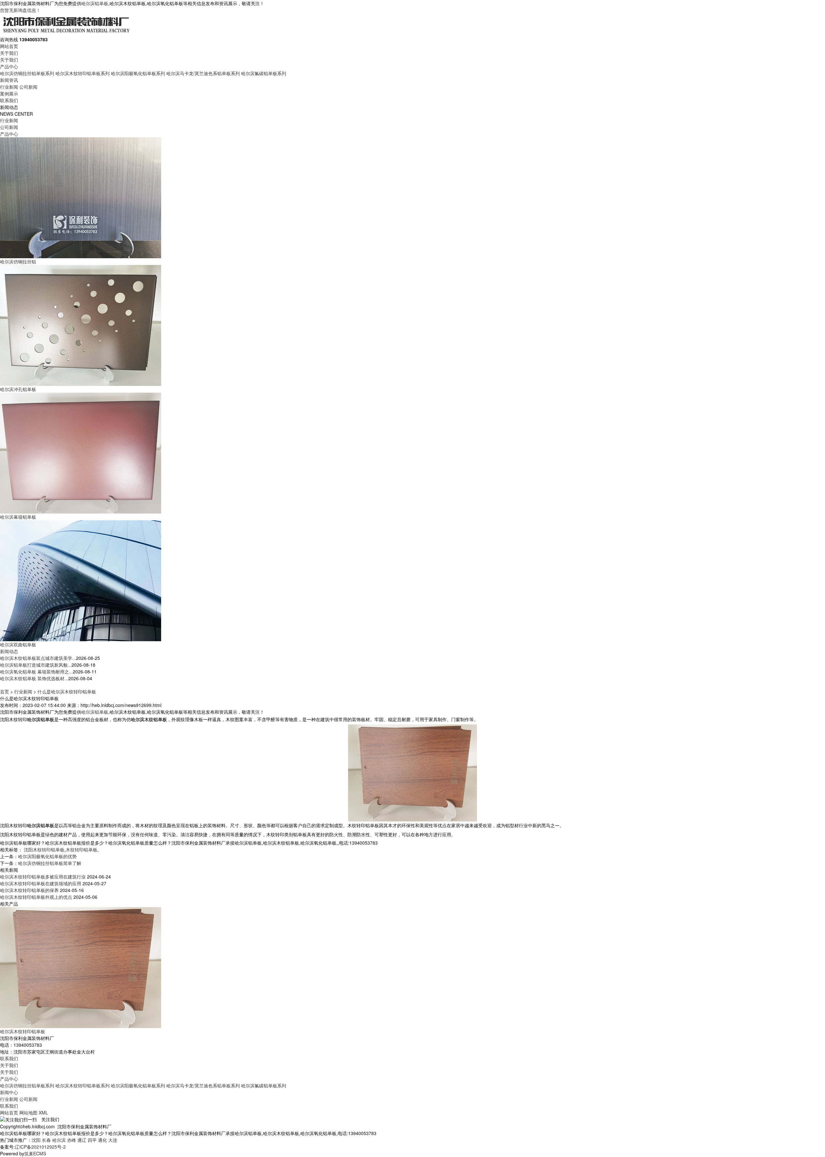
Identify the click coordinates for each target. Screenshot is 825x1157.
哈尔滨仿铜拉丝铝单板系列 (27, 73)
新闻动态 (9, 651)
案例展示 (9, 93)
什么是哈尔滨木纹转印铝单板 (66, 691)
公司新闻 (28, 86)
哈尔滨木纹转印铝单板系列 (82, 73)
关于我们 (9, 53)
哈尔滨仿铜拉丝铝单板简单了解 (49, 863)
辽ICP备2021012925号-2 (40, 1146)
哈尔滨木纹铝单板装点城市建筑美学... (38, 658)
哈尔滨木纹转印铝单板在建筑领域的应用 (40, 883)
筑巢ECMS (35, 1153)
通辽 (81, 1140)
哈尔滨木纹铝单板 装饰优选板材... (34, 678)
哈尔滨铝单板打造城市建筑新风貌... (36, 665)
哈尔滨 (59, 1140)
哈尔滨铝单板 (94, 3)
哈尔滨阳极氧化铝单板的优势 (47, 856)
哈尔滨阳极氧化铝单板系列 (138, 73)
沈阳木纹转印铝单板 (44, 849)
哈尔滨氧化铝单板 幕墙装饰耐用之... (36, 671)
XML (43, 1112)
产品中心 (9, 66)
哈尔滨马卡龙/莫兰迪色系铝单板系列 (203, 73)
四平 (92, 1140)
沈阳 (36, 1140)
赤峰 (71, 1140)
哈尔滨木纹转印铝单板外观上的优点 (36, 897)
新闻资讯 (9, 80)
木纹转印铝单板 (81, 849)
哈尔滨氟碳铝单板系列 (263, 73)
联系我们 (9, 100)
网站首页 (9, 46)
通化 (102, 1140)
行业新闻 (9, 86)
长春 (46, 1140)
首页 (4, 691)
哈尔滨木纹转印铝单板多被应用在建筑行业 (43, 876)
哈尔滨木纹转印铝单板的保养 (29, 890)
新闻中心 (9, 1092)
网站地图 (28, 1112)
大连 (112, 1140)
